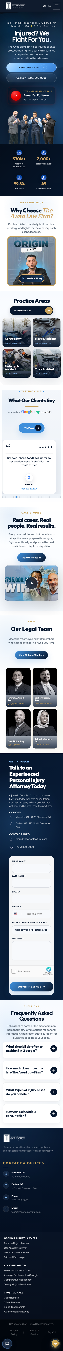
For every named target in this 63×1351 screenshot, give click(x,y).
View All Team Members (31, 654)
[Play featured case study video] (31, 583)
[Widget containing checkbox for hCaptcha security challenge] (31, 971)
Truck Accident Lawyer (16, 1252)
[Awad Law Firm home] (23, 6)
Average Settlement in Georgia (21, 1275)
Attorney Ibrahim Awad (16, 1311)
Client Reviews (12, 1302)
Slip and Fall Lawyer (15, 1257)
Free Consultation (28, 67)
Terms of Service (34, 1332)
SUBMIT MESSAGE (29, 986)
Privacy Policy (14, 1332)
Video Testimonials (14, 1307)
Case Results (11, 1297)
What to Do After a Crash (17, 1270)
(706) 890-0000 (19, 1200)
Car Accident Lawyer (15, 1248)
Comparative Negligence (18, 1279)
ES (49, 5)
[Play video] (31, 278)
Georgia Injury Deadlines (17, 1284)
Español (52, 1332)
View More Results (31, 557)
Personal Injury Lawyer (16, 1243)
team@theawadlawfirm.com (25, 1212)
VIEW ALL (29, 427)
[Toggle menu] (56, 6)
